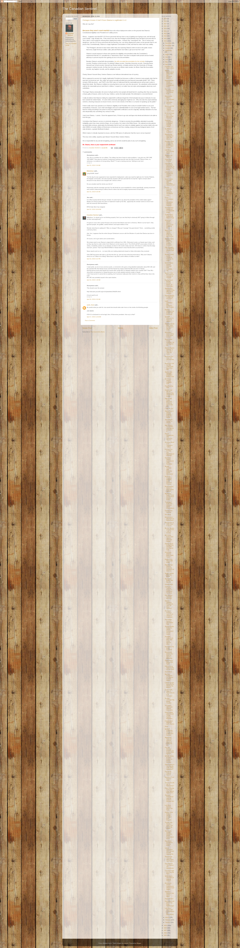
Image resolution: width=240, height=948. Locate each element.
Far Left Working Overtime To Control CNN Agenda (169, 750)
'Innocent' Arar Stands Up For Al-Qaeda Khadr (169, 210)
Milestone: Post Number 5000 (169, 778)
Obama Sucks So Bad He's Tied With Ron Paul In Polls (169, 547)
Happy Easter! (169, 898)
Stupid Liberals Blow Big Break (169, 575)
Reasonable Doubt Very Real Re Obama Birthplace (169, 655)
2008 (165, 928)
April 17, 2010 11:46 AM (94, 317)
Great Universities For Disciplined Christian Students (169, 201)
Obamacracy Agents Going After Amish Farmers (169, 291)
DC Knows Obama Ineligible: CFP (168, 381)
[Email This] (115, 148)
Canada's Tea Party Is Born (169, 67)
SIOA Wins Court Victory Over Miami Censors (169, 335)
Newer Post (87, 328)
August (167, 54)
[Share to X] (119, 148)
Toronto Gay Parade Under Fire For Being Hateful (169, 825)
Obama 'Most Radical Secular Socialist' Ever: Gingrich (169, 816)
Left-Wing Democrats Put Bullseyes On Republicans (169, 911)
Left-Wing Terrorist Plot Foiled (169, 151)
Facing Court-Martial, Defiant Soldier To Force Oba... (169, 283)
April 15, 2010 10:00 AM (94, 209)
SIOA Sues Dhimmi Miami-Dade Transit (169, 555)
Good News (168, 671)
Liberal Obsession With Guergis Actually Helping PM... (169, 851)
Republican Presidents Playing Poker (169, 843)
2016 (165, 26)
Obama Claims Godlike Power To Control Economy (169, 242)
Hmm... (167, 726)
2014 (165, 31)
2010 (165, 41)
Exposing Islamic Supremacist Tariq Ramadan (169, 461)
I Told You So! (169, 408)
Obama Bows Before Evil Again (169, 662)
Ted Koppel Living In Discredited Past (169, 622)
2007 (165, 930)
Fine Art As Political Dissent (168, 773)
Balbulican (90, 171)
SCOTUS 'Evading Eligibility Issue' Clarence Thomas (168, 480)
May (166, 62)
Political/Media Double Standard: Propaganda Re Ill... (169, 83)
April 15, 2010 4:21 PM (93, 259)
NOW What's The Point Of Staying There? (169, 878)
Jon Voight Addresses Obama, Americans (169, 708)
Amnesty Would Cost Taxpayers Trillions (169, 445)
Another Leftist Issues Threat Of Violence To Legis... (169, 257)
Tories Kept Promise (168, 160)
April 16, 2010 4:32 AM (93, 299)
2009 (165, 925)
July (166, 57)
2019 (165, 21)
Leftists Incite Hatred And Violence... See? (169, 174)
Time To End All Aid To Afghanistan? (169, 784)
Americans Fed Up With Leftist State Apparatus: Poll (169, 366)
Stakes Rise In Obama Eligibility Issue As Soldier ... (169, 414)
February (168, 920)
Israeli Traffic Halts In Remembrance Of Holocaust (169, 693)
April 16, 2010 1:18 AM (93, 280)
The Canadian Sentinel (79, 9)
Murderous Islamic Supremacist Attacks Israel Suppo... (169, 886)
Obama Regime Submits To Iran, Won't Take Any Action (169, 351)
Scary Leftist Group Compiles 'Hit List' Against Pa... (169, 342)
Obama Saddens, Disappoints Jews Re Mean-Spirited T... (169, 604)
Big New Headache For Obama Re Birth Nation (169, 677)
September (168, 50)
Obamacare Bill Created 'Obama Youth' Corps (169, 109)
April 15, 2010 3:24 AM (93, 165)
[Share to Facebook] (120, 148)
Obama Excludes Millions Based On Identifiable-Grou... (169, 191)
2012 (165, 36)
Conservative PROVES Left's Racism (169, 722)
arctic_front (90, 305)
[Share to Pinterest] (122, 148)
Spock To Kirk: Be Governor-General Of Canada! (169, 275)
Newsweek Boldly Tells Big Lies (169, 580)
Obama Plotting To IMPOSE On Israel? (169, 297)
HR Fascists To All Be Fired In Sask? (169, 524)
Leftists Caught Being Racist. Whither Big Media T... (169, 685)
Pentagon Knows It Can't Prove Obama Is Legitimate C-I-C (104, 20)
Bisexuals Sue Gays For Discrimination (169, 359)
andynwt (126, 943)
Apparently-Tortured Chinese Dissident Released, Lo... (168, 741)
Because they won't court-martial (96, 30)
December (168, 43)
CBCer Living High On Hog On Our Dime (169, 668)
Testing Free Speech (168, 156)
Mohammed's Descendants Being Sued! (169, 518)
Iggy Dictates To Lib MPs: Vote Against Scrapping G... (169, 428)
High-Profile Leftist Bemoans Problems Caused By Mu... (169, 402)
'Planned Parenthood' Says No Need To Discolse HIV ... (169, 799)
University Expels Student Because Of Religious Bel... (169, 224)
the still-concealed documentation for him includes (129, 61)
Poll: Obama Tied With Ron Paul (168, 597)
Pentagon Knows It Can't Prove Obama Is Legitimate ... (169, 614)
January (167, 922)
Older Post (153, 328)
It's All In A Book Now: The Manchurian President (169, 116)
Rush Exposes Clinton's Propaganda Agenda (169, 489)
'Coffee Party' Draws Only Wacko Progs (169, 216)
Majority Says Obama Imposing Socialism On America (169, 568)
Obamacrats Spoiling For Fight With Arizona (169, 137)
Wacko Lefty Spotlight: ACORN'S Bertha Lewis (169, 374)
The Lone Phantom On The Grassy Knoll (169, 91)
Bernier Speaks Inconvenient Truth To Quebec (169, 530)
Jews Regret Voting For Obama (168, 421)
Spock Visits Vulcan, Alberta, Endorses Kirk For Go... (169, 233)
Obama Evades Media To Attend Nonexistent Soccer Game (169, 630)
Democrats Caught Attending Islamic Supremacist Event (169, 834)
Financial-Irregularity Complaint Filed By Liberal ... (169, 123)
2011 (165, 38)
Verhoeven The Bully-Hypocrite (169, 648)
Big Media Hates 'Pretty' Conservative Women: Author (169, 496)
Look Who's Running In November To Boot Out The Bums (169, 166)
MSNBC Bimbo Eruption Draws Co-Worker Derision (169, 759)
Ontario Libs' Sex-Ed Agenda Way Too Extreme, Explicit (169, 393)
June (167, 59)
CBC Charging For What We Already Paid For (169, 250)
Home (120, 328)
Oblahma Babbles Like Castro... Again (169, 894)
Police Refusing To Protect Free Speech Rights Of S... (169, 790)
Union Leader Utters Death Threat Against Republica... (169, 715)
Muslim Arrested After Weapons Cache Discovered (169, 470)
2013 (165, 33)
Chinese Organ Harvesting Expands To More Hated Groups (169, 144)
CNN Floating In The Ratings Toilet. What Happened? (169, 767)
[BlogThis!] (117, 148)
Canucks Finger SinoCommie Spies (169, 872)
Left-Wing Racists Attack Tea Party (169, 808)
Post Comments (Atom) (98, 332)
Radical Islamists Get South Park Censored (169, 312)
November (168, 45)
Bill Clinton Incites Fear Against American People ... (169, 538)
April (166, 64)
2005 (165, 935)
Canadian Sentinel (93, 215)
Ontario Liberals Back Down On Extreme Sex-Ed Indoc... (169, 327)
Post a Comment (90, 320)
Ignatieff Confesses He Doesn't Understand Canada (169, 732)
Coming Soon (169, 584)
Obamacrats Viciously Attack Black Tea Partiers (169, 859)
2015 (165, 28)
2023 (165, 18)
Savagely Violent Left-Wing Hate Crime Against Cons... (169, 640)
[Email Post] (111, 148)
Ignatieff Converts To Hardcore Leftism (169, 319)
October (167, 48)
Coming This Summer (168, 511)
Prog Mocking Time (169, 386)
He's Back (168, 514)
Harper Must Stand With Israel (169, 561)
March (167, 917)
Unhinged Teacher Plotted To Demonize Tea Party (168, 590)
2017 (165, 23)
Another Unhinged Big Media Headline (169, 701)
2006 (165, 933)
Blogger (139, 943)
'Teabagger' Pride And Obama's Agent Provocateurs (169, 505)
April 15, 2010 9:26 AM (93, 191)
